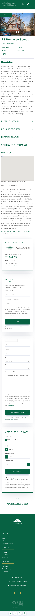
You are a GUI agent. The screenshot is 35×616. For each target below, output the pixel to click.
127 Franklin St (18, 581)
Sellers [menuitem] (3, 541)
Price (6, 446)
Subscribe (17, 321)
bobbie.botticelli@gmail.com (18, 585)
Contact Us (11, 340)
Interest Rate (9, 461)
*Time (6, 365)
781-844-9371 (28, 4)
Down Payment (9, 453)
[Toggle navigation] (32, 4)
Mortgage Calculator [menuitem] (7, 543)
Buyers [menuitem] (3, 538)
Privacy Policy (11, 315)
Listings (9, 231)
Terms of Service (12, 419)
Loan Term (8, 436)
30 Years (9, 440)
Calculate (17, 471)
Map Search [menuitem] (5, 566)
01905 (28, 231)
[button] (3, 24)
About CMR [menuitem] (5, 555)
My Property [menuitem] (5, 571)
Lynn (23, 231)
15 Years (17, 440)
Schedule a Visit (23, 340)
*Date (6, 358)
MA (14, 231)
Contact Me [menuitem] (5, 557)
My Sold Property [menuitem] (6, 568)
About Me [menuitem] (4, 552)
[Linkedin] (20, 593)
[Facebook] (14, 593)
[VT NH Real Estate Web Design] (17, 603)
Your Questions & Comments (12, 372)
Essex (18, 231)
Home (3, 231)
